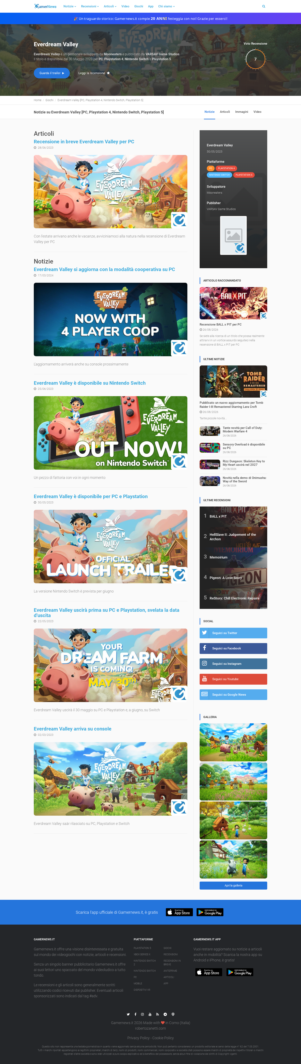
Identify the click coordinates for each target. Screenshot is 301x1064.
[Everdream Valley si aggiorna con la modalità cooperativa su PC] (110, 319)
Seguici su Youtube (225, 679)
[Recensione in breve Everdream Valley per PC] (110, 191)
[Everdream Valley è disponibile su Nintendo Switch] (110, 433)
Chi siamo (165, 6)
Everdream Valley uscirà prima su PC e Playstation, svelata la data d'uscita (106, 612)
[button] (179, 912)
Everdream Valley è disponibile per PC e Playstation (91, 496)
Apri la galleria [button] (233, 885)
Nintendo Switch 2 (145, 962)
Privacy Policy (138, 1038)
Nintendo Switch (145, 970)
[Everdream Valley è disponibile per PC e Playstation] (110, 546)
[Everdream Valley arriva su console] (110, 779)
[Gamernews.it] (45, 6)
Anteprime (170, 970)
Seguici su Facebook (226, 648)
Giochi (138, 6)
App (150, 6)
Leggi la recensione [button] (92, 73)
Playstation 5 (142, 948)
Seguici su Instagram (226, 664)
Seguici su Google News (229, 695)
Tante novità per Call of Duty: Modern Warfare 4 (242, 429)
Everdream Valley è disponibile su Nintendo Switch (90, 383)
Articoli (109, 6)
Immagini (241, 112)
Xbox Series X (142, 954)
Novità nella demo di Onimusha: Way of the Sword (244, 479)
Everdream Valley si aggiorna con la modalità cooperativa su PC (104, 269)
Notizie (68, 6)
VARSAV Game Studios (221, 209)
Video (125, 6)
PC (135, 977)
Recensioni (88, 6)
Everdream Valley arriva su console (72, 729)
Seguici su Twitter (224, 633)
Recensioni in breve (172, 962)
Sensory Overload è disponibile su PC (244, 446)
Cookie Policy (163, 1038)
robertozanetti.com (150, 1028)
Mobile (138, 983)
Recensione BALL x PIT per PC (221, 324)
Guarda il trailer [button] (50, 73)
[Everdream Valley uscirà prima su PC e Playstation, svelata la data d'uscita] (110, 665)
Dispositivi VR (142, 989)
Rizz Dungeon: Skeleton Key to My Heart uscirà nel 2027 (244, 463)
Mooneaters (214, 192)
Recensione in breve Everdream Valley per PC (84, 142)
